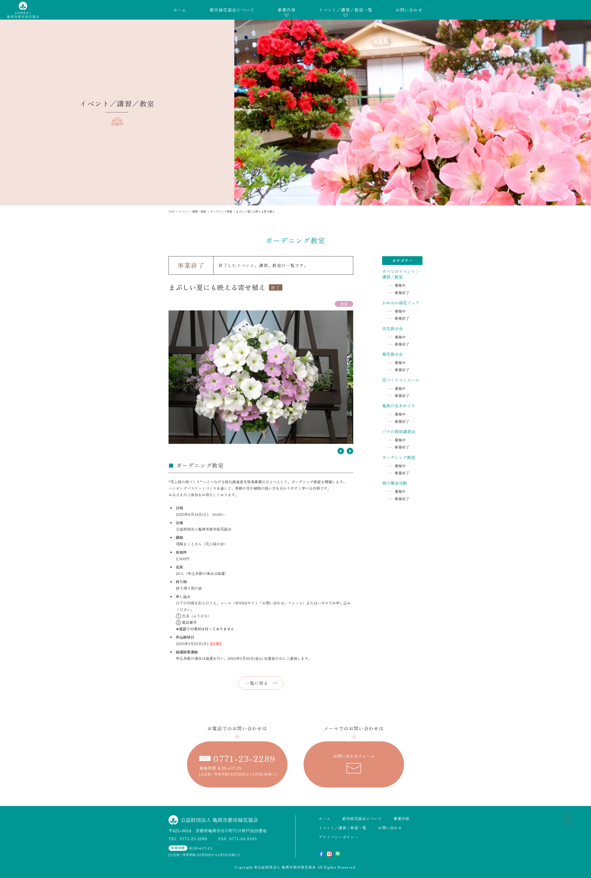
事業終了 (402, 292)
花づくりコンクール (400, 380)
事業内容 (286, 10)
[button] (341, 451)
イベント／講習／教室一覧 (345, 10)
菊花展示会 (392, 354)
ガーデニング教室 (398, 457)
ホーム (180, 10)
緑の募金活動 (394, 483)
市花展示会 (392, 328)
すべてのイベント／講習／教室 (400, 274)
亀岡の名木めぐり (398, 406)
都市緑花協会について (232, 10)
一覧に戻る (257, 683)
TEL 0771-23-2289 (188, 838)
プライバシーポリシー (339, 837)
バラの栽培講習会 (398, 431)
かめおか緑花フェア (400, 303)
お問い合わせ (408, 10)
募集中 (400, 285)
